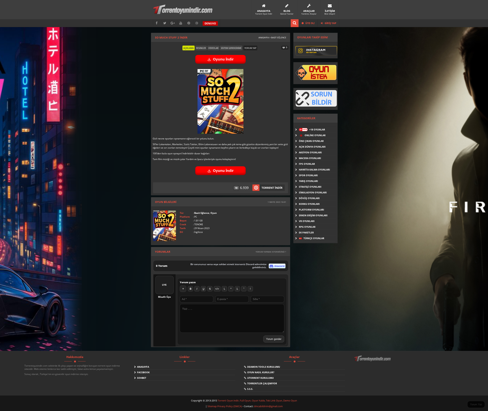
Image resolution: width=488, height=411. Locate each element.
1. (237, 288)
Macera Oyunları (310, 158)
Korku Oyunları (309, 204)
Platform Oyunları (311, 209)
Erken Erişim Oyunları (313, 215)
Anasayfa (142, 366)
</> (217, 288)
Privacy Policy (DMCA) (229, 406)
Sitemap (212, 406)
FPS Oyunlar (307, 164)
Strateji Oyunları (310, 186)
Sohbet (141, 378)
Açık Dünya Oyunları (312, 146)
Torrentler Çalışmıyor (261, 383)
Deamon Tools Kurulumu (263, 366)
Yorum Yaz (476, 404)
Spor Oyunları (308, 175)
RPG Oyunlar (307, 226)
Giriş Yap (330, 23)
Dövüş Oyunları (309, 198)
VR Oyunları (307, 221)
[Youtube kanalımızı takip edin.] (181, 23)
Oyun (213, 213)
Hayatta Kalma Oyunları (314, 169)
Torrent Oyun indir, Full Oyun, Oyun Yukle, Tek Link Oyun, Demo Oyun (257, 400)
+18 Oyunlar (312, 129)
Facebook (143, 372)
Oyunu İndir (223, 59)
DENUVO (210, 23)
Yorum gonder (273, 339)
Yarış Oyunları (308, 181)
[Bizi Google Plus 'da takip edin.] (173, 23)
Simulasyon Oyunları (313, 192)
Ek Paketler (306, 232)
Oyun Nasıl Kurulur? (260, 372)
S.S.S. (249, 389)
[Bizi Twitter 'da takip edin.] (165, 23)
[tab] (188, 48)
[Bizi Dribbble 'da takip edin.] (197, 23)
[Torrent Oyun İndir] (373, 361)
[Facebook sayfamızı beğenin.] (157, 23)
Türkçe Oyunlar (313, 238)
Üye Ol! (310, 23)
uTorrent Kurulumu (260, 378)
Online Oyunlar (315, 135)
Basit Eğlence (201, 213)
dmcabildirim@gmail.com (268, 406)
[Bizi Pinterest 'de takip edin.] (189, 23)
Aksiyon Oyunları (310, 152)
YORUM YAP (250, 48)
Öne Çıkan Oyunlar (311, 141)
